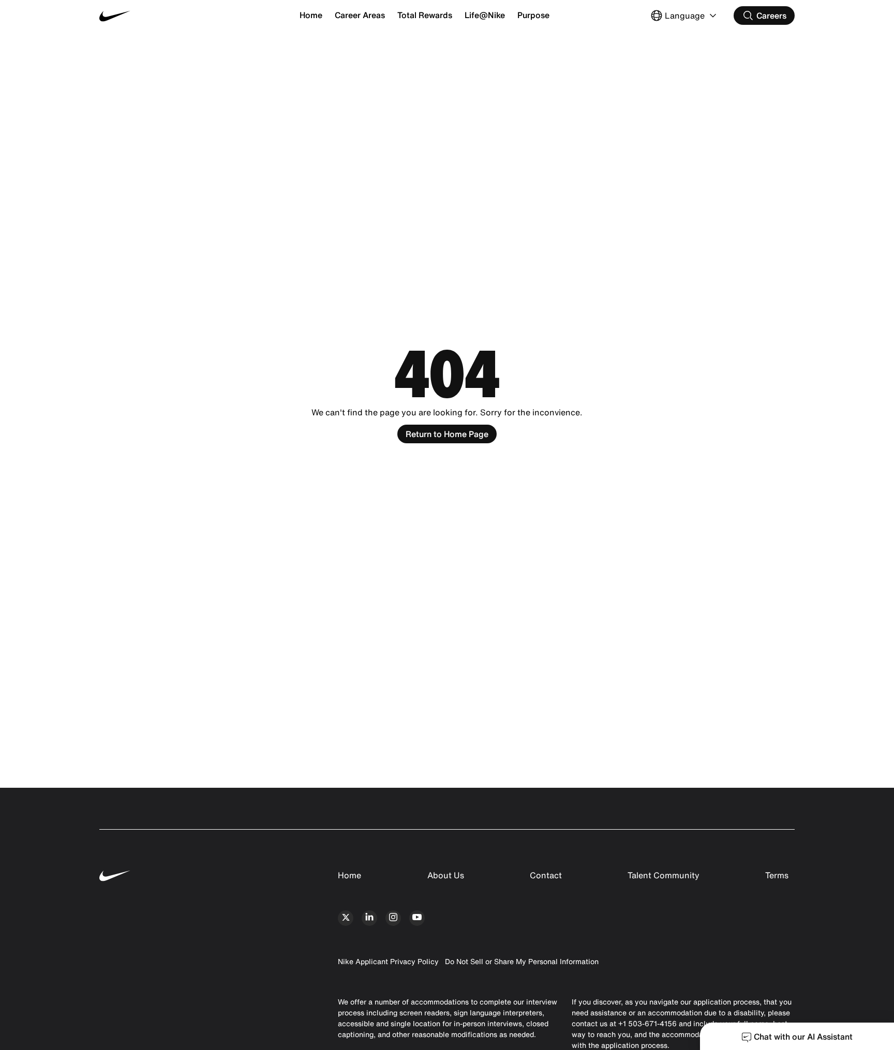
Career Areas (360, 15)
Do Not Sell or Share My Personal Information (522, 961)
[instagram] (393, 918)
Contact (546, 875)
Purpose (533, 15)
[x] (345, 918)
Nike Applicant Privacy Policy (388, 961)
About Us (445, 875)
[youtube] (417, 918)
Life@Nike (485, 15)
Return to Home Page (447, 434)
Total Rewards (424, 15)
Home (311, 15)
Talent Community (663, 875)
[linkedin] (369, 918)
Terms (776, 875)
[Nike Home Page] (157, 15)
